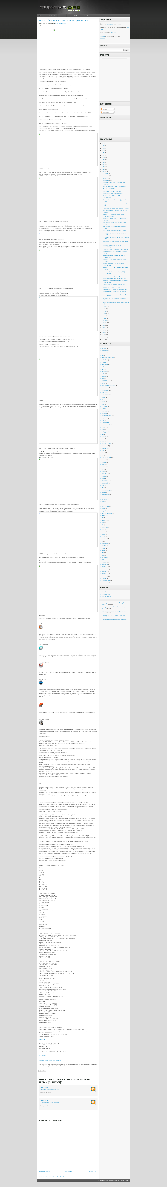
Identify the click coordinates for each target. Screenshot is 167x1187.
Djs (102, 399)
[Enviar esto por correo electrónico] (39, 1071)
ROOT (103, 508)
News (103, 464)
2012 (103, 327)
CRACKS (104, 392)
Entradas (104, 109)
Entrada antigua (93, 1171)
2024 (103, 148)
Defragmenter (105, 395)
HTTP (103, 420)
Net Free (104, 460)
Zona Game (105, 583)
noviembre (106, 176)
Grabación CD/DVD (107, 415)
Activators (104, 353)
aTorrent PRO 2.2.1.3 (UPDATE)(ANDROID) (114, 276)
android (104, 360)
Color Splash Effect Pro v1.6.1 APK (112, 191)
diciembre (105, 173)
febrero (105, 320)
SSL (103, 525)
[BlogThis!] (41, 1071)
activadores (105, 350)
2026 (103, 143)
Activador (104, 348)
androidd (104, 362)
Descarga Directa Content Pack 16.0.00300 (50, 1060)
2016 (103, 167)
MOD (103, 450)
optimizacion (105, 480)
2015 (103, 169)
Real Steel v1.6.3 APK (109, 189)
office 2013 (104, 473)
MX (102, 455)
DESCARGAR (42, 1055)
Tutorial (104, 536)
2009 (103, 334)
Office (103, 471)
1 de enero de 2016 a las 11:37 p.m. (49, 1089)
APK (103, 369)
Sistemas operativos (107, 513)
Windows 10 (85, 16)
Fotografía (104, 406)
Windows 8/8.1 (73, 16)
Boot (103, 378)
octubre (105, 178)
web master (105, 557)
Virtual (103, 550)
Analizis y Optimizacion (108, 357)
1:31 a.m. (64, 23)
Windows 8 (104, 571)
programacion (105, 494)
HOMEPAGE (42, 1039)
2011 (103, 330)
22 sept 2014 (58, 23)
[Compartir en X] (43, 1071)
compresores (105, 388)
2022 (103, 153)
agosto (105, 306)
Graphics (104, 418)
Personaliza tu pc (106, 490)
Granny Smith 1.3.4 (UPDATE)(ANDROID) (114, 284)
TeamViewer (105, 527)
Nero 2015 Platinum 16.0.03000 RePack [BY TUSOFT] (64, 20)
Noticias (104, 467)
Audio (103, 374)
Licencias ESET (106, 594)
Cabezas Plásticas (106, 596)
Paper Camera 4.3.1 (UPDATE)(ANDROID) (114, 278)
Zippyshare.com (106, 580)
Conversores (105, 390)
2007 (103, 339)
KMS (103, 434)
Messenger (104, 446)
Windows (104, 562)
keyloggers (104, 432)
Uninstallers (105, 543)
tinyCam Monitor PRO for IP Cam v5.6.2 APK (114, 186)
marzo (105, 318)
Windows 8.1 (105, 573)
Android (62, 16)
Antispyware (105, 364)
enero (104, 322)
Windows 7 (52, 16)
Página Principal (69, 1171)
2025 (103, 146)
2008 (103, 337)
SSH (103, 522)
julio (104, 309)
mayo (104, 313)
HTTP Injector (105, 422)
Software (104, 520)
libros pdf (104, 436)
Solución (102, 36)
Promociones (105, 497)
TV (102, 541)
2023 (103, 150)
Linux (103, 439)
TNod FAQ (113, 32)
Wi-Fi (103, 559)
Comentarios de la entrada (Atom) (55, 1177)
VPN (103, 552)
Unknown (44, 1087)
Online (103, 478)
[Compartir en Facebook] (45, 1071)
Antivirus (104, 367)
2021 (103, 155)
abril (104, 316)
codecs (103, 383)
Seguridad (104, 511)
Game (103, 408)
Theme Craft (117, 1180)
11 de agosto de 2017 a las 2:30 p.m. (49, 1102)
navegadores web (106, 457)
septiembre (106, 180)
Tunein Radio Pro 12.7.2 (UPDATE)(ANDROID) (115, 289)
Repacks (104, 504)
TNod (103, 529)
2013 (103, 325)
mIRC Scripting (105, 448)
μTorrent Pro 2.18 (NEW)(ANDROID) (112, 287)
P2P (103, 485)
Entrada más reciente (44, 1171)
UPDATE (104, 546)
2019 (103, 160)
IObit (103, 429)
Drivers (103, 401)
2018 (103, 162)
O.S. (103, 469)
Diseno (103, 397)
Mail (103, 441)
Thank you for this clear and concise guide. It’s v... (114, 619)
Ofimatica (104, 476)
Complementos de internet (108, 385)
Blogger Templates (125, 1180)
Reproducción (105, 506)
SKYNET (104, 515)
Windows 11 (105, 566)
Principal (41, 16)
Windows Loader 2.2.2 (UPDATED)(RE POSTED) (116, 208)
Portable (104, 492)
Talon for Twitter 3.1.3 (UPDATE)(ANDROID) (114, 291)
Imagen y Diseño (106, 425)
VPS (103, 555)
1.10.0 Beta (110, 24)
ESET (103, 404)
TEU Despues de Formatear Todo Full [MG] (114, 230)
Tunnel (103, 534)
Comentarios (105, 112)
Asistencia (104, 371)
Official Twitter (105, 592)
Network (104, 462)
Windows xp (105, 576)
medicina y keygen (106, 443)
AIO (103, 355)
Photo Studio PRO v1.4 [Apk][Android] (113, 193)
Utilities (103, 548)
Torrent (103, 532)
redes (103, 501)
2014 (103, 171)
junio (104, 311)
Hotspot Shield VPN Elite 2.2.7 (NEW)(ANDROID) (116, 249)
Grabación (104, 413)
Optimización (105, 483)
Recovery (104, 499)
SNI (103, 518)
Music (103, 453)
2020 (103, 157)
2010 (103, 332)
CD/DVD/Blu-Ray (49, 25)
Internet (104, 427)
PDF (103, 487)
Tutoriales (104, 539)
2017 (103, 164)
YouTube (104, 578)
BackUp (104, 376)
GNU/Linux (104, 411)
